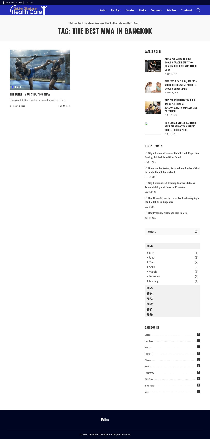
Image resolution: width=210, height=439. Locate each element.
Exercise (148, 347)
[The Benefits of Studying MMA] (40, 70)
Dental (147, 334)
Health (18, 87)
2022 (150, 304)
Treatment (149, 385)
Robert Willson (18, 106)
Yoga (147, 392)
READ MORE (62, 106)
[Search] (198, 10)
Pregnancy (149, 372)
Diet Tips (149, 341)
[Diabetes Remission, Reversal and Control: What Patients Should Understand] (153, 87)
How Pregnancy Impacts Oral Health (167, 213)
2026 (150, 246)
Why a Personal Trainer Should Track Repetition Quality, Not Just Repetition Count (181, 64)
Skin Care (149, 379)
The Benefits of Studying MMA (30, 94)
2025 (150, 288)
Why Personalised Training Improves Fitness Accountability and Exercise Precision (181, 105)
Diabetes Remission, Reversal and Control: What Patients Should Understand (181, 84)
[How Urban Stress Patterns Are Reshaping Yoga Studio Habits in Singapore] (153, 128)
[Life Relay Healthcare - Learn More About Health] (28, 10)
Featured (149, 353)
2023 (150, 299)
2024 (150, 293)
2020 (150, 314)
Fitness (148, 360)
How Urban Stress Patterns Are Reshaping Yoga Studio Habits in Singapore (180, 126)
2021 (149, 309)
